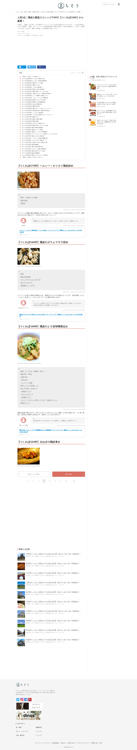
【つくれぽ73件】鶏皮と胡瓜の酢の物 (32, 146)
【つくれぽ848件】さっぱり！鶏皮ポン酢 (33, 78)
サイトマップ (38, 743)
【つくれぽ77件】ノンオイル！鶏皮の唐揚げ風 (35, 138)
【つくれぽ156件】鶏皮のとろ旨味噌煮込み (34, 102)
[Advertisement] (51, 50)
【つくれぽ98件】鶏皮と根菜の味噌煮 (32, 127)
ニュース (39, 731)
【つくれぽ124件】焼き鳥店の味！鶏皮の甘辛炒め (35, 110)
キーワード (47, 743)
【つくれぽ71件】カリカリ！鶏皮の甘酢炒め (34, 149)
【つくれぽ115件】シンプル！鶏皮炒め (32, 112)
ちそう (18, 12)
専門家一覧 (94, 743)
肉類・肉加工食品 (33, 12)
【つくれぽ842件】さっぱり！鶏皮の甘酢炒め (34, 80)
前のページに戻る (34, 474)
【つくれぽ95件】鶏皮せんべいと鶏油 (32, 129)
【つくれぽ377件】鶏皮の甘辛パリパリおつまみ (35, 91)
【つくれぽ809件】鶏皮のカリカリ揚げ (32, 83)
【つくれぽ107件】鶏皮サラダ (30, 117)
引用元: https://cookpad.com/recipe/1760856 (74, 409)
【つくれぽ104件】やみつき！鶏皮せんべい (34, 123)
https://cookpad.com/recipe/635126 (30, 189)
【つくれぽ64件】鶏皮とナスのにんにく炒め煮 (35, 155)
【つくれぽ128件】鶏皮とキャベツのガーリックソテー (37, 108)
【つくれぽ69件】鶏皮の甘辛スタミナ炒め (33, 151)
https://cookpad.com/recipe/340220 (30, 466)
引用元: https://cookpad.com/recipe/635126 (74, 209)
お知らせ (63, 743)
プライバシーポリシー (83, 743)
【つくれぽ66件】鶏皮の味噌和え (31, 153)
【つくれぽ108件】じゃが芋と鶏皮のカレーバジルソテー (37, 114)
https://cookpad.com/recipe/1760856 (31, 363)
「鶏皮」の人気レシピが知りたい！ (31, 76)
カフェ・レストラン (22, 731)
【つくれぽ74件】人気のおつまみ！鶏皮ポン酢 (35, 142)
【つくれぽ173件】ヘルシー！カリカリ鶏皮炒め (35, 98)
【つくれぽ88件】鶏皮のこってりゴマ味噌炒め (35, 132)
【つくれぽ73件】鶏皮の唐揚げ (30, 144)
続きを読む (68, 474)
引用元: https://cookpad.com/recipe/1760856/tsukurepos (71, 425)
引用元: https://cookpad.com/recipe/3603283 (74, 291)
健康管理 (39, 727)
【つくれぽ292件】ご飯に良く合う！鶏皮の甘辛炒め (36, 93)
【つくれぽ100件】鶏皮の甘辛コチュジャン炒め (35, 125)
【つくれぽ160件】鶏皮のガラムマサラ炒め (34, 100)
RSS (101, 743)
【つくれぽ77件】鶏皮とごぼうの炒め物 (33, 136)
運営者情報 (55, 743)
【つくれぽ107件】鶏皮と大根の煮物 (32, 119)
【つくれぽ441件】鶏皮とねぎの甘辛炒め (33, 89)
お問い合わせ (71, 743)
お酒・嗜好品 (20, 735)
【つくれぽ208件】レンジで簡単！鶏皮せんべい (35, 95)
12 (74, 480)
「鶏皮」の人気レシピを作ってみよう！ (33, 157)
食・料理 (24, 12)
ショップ (39, 735)
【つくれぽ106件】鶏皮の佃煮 (30, 121)
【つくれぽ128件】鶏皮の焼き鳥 (31, 106)
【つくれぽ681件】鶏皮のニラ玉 (31, 85)
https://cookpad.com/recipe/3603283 (31, 266)
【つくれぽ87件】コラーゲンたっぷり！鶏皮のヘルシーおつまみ (39, 134)
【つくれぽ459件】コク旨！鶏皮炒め (32, 87)
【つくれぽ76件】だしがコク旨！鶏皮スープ (34, 140)
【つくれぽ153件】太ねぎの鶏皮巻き (32, 104)
